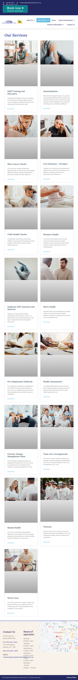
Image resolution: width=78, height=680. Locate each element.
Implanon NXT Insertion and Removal (21, 308)
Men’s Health (49, 307)
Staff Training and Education (16, 92)
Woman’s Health (50, 234)
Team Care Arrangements (55, 454)
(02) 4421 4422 (12, 642)
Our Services (42, 20)
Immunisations (50, 91)
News (54, 20)
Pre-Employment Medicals (20, 381)
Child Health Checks (17, 234)
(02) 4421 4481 (12, 651)
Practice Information (54, 25)
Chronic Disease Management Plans (16, 455)
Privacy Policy (71, 677)
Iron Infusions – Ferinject (55, 164)
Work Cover (13, 598)
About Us (30, 20)
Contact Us (71, 25)
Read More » (11, 109)
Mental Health (14, 527)
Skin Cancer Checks (16, 164)
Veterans (47, 526)
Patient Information (66, 20)
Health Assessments (52, 381)
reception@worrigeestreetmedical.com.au (18, 657)
